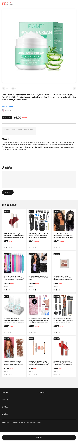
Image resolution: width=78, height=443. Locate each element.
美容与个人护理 (7, 106)
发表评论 (7, 192)
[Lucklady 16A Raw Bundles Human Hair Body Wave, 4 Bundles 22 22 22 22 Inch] (39, 263)
